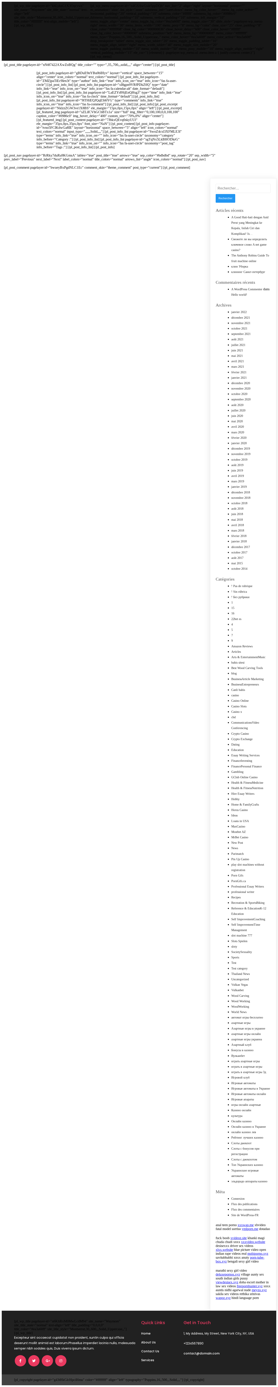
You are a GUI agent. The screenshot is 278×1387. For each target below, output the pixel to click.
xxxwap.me (246, 1225)
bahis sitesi (238, 662)
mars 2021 (237, 366)
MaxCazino (238, 826)
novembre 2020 (240, 388)
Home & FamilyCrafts (245, 804)
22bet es (236, 619)
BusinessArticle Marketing (247, 679)
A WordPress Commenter (246, 289)
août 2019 (237, 465)
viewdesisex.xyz (227, 1282)
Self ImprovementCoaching (248, 919)
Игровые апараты (242, 1099)
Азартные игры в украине (248, 1028)
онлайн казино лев (243, 1132)
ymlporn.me (250, 1229)
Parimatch (237, 853)
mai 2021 (237, 355)
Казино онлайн (241, 1110)
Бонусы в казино (242, 1050)
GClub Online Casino (244, 777)
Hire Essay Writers (242, 793)
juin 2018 (237, 514)
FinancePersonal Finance (246, 766)
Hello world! (239, 294)
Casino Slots (239, 706)
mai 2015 (237, 563)
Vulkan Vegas (239, 984)
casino (235, 695)
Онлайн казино (241, 1121)
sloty (234, 946)
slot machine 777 (241, 935)
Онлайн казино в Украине (248, 1126)
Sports (235, 957)
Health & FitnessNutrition (247, 788)
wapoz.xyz (223, 1298)
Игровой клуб (240, 1077)
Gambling (237, 771)
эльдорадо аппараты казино (249, 1181)
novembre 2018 (240, 497)
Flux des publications (244, 1204)
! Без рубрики (240, 597)
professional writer (242, 892)
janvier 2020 (239, 443)
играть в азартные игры (246, 1066)
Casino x (236, 711)
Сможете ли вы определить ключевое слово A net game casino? (249, 245)
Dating (235, 744)
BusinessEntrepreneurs (245, 684)
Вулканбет (238, 1055)
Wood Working (240, 1001)
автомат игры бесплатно (247, 1017)
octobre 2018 (239, 503)
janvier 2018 (239, 541)
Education (237, 750)
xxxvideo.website (253, 1242)
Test (233, 962)
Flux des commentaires (245, 1209)
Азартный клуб (241, 1044)
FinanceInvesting (241, 760)
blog (234, 673)
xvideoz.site (238, 1238)
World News (239, 1012)
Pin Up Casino (240, 859)
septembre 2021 (241, 334)
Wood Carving (240, 995)
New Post (237, 842)
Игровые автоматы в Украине (250, 1088)
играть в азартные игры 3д (248, 1072)
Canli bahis (238, 690)
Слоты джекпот (241, 1143)
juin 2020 (237, 416)
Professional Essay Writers (247, 886)
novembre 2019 (240, 454)
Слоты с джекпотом (244, 1159)
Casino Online (240, 700)
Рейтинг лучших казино (247, 1137)
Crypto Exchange (242, 739)
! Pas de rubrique (241, 586)
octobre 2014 (239, 568)
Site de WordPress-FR (244, 1215)
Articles (236, 651)
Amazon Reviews (242, 646)
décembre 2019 (240, 448)
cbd (233, 717)
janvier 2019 (239, 486)
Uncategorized (240, 979)
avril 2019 (237, 476)
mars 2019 (237, 481)
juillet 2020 (238, 410)
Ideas (234, 815)
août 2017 (237, 558)
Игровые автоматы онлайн (248, 1094)
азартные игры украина (246, 1039)
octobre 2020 (239, 394)
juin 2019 (237, 470)
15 (232, 608)
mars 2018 (237, 530)
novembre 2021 (240, 323)
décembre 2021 (240, 317)
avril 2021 (237, 361)
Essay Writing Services (245, 755)
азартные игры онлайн (246, 1034)
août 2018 (237, 508)
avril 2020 (237, 426)
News (234, 848)
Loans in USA (240, 821)
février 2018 (239, 536)
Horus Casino (239, 810)
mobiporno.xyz (257, 1253)
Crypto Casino (240, 733)
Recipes (236, 897)
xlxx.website (224, 1250)
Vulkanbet (237, 990)
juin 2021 (237, 350)
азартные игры (240, 1023)
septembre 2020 (241, 399)
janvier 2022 (239, 312)
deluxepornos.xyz (228, 1274)
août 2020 (237, 405)
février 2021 (239, 372)
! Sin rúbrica (239, 591)
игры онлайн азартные (246, 1104)
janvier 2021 (239, 377)
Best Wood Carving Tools (247, 668)
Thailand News (240, 974)
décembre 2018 (240, 492)
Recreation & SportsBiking (248, 902)
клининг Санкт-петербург (248, 272)
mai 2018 (237, 519)
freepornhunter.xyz (250, 1286)
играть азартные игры (245, 1061)
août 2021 (237, 339)
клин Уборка (239, 266)
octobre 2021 (239, 328)
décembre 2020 (240, 383)
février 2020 (239, 437)
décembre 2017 (240, 547)
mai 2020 (237, 421)
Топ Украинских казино (247, 1165)
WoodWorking (240, 1006)
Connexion (238, 1198)
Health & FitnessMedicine (247, 782)
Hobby (235, 799)
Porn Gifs (237, 875)
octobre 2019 (239, 459)
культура (236, 1116)
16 (232, 613)
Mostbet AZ (238, 832)
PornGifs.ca (238, 881)
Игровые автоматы (243, 1083)
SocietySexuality (241, 952)
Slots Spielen (239, 941)
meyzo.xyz (259, 1290)
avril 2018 (237, 525)
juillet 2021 (238, 345)
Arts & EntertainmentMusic (248, 657)
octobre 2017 (239, 552)
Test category (239, 968)
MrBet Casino (239, 837)
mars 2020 (237, 432)
